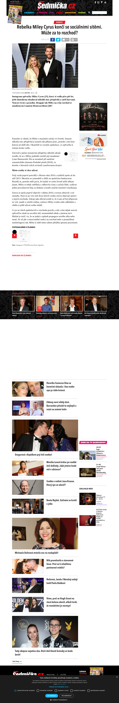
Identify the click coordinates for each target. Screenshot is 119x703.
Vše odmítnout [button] (66, 696)
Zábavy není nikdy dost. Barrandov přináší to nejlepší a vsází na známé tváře (61, 406)
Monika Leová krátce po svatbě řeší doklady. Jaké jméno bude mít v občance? (61, 466)
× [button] (117, 677)
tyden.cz (99, 524)
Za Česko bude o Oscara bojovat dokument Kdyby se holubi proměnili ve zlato (101, 516)
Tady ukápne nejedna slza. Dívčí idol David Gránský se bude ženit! (44, 653)
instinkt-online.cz (99, 502)
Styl (51, 13)
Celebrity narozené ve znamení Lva (46, 313)
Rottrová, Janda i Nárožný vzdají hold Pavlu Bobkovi (62, 581)
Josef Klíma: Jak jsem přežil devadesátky (101, 468)
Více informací (61, 684)
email (67, 39)
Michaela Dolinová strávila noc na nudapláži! (36, 553)
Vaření (82, 13)
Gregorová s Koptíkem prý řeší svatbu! (33, 455)
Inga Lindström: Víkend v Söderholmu (101, 451)
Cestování (70, 13)
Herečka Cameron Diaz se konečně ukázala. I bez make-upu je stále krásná (60, 387)
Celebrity (29, 13)
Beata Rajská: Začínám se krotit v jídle (61, 502)
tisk (75, 39)
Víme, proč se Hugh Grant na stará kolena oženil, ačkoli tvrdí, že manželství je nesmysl (61, 602)
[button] (59, 687)
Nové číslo (15, 3)
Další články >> (17, 661)
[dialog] (59, 689)
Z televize (42, 13)
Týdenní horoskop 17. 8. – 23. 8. (100, 497)
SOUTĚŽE (63, 674)
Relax (59, 13)
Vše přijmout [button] (51, 696)
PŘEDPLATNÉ (50, 674)
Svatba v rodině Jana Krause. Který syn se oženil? (60, 483)
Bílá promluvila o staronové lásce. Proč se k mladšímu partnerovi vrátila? (59, 564)
